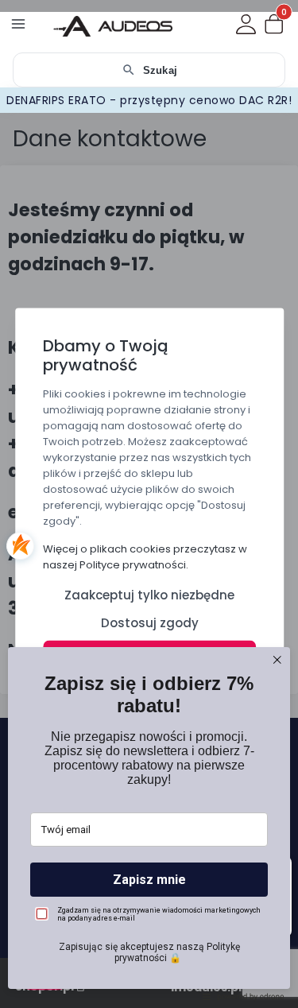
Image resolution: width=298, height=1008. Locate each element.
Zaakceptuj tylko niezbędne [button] (149, 595)
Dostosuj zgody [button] (149, 622)
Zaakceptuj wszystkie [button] (149, 657)
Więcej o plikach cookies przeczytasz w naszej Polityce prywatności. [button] (145, 556)
